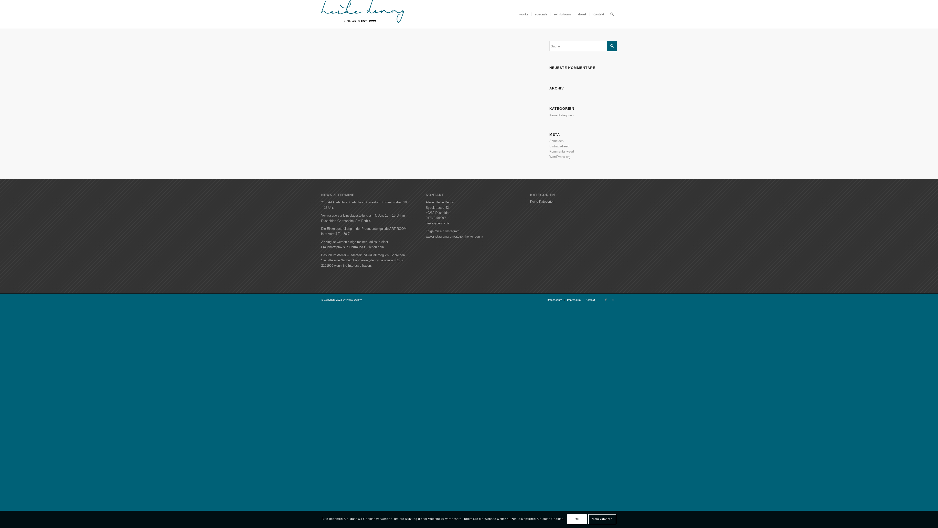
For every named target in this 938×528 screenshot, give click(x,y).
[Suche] (612, 14)
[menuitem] (524, 14)
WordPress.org (559, 157)
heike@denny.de (437, 223)
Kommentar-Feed (561, 151)
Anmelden (556, 141)
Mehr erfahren (602, 519)
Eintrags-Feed (559, 146)
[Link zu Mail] (613, 299)
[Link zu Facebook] (605, 299)
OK (577, 519)
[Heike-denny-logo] (362, 14)
